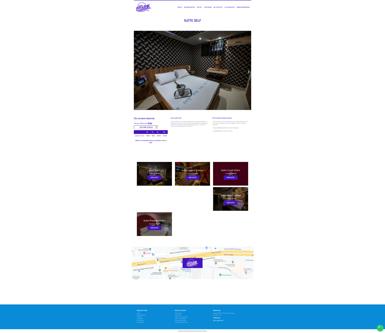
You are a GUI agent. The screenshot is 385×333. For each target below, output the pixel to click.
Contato (219, 7)
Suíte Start (178, 313)
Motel (199, 7)
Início (180, 7)
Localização (230, 7)
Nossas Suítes (189, 7)
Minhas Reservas (243, 7)
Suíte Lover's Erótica (181, 317)
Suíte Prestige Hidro (181, 322)
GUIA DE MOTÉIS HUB (185, 331)
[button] (142, 70)
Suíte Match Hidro (180, 320)
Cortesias (208, 7)
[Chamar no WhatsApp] (380, 328)
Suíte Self (178, 315)
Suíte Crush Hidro (180, 318)
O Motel (139, 317)
